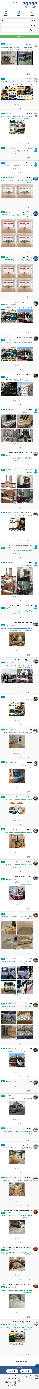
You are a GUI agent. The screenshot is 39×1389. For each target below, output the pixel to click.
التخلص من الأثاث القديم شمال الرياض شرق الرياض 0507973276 (16, 181)
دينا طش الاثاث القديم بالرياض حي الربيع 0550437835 (17, 307)
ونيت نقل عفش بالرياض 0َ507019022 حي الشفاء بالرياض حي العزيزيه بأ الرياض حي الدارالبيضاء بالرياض (16, 48)
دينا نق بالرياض (29, 797)
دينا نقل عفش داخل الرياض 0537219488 (22, 1322)
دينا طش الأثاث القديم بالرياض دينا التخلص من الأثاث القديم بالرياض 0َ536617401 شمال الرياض (16, 629)
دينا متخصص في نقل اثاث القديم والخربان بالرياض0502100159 (16, 766)
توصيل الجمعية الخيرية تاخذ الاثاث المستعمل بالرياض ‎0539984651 (17, 1132)
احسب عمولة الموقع (31, 1376)
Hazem (30, 1048)
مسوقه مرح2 (29, 409)
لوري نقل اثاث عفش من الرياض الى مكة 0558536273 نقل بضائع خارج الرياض (16, 883)
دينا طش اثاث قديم (27, 177)
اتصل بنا (15, 1376)
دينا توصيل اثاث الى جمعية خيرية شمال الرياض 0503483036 (17, 1210)
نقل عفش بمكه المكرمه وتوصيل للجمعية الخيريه (18, 832)
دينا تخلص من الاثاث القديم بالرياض (24, 512)
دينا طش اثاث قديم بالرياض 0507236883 (20, 700)
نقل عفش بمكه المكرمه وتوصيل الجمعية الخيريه (18, 800)
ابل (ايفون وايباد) (9, 1383)
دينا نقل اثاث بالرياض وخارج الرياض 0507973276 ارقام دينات (16, 261)
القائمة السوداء (32, 1378)
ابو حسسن (29, 729)
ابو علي (30, 914)
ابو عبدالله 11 (29, 148)
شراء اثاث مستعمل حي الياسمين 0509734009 (19, 151)
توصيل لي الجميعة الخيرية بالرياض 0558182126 (20, 452)
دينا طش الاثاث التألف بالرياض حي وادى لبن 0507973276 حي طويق (17, 216)
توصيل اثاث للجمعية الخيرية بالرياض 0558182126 (20, 545)
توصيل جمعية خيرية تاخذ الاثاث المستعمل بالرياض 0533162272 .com (17, 962)
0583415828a (28, 44)
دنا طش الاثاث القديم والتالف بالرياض (23, 302)
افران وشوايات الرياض (26, 472)
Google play (11, 1371)
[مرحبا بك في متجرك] (30, 4)
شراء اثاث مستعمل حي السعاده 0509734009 (19, 166)
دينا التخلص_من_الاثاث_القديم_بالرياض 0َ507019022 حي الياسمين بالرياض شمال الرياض (16, 83)
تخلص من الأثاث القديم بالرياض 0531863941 (19, 1051)
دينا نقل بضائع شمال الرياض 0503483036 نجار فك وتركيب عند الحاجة (16, 1254)
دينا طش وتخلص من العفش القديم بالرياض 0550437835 (16, 344)
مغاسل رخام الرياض (26, 412)
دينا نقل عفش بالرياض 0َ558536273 (23, 876)
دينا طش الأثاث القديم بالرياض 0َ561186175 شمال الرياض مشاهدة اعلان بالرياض (16, 666)
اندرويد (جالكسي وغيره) (8, 1385)
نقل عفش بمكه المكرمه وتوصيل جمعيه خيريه (19, 865)
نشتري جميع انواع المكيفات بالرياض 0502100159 (18, 732)
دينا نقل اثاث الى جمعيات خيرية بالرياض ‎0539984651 (17, 1148)
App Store (25, 1371)
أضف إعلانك (19, 36)
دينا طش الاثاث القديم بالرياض (23, 515)
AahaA (30, 697)
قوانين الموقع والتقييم (12, 1378)
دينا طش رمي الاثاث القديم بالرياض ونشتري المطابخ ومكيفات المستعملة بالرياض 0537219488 (16, 1328)
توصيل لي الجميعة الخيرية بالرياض (22, 458)
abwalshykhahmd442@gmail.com (23, 622)
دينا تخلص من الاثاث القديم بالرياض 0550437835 (18, 380)
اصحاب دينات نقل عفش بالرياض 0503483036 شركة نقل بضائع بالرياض (17, 1291)
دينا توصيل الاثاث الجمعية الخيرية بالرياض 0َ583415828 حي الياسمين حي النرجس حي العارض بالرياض (16, 117)
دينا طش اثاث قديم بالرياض (26, 1128)
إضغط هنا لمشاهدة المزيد (19, 1361)
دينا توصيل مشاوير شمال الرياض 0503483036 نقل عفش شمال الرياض (17, 1217)
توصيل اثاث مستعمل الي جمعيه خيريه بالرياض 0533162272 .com (17, 918)
